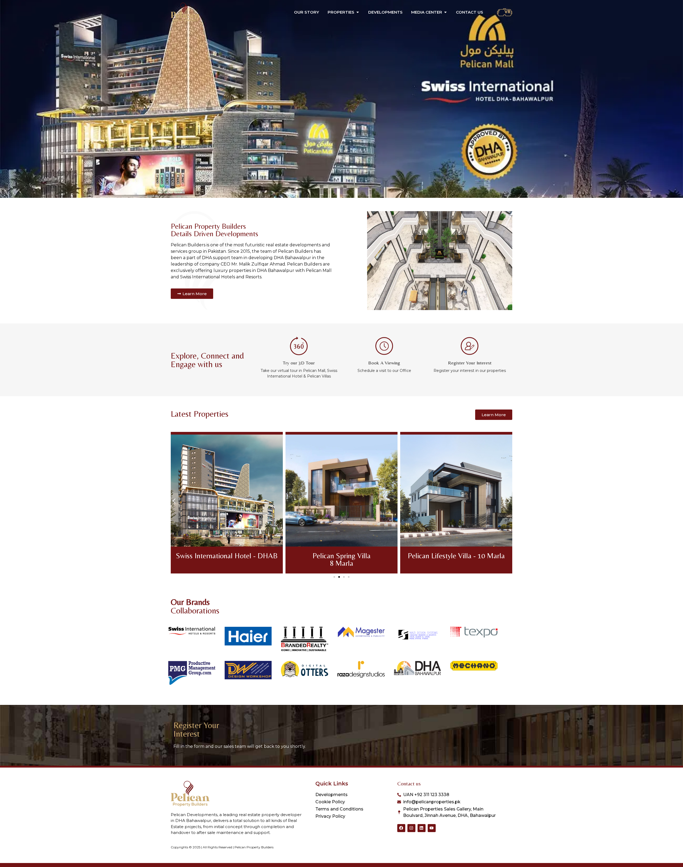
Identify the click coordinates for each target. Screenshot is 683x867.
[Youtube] (432, 828)
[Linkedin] (422, 828)
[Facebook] (401, 828)
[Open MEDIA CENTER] (445, 12)
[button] (174, 500)
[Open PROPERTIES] (358, 12)
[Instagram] (411, 828)
